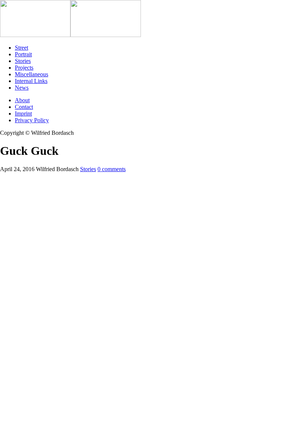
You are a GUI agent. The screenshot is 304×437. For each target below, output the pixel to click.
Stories (88, 169)
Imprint (23, 113)
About (22, 100)
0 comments (112, 169)
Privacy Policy (32, 120)
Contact (24, 107)
